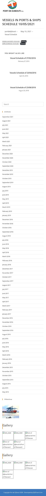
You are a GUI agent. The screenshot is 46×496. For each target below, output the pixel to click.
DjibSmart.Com (37, 492)
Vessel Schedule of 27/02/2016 (23, 58)
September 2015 (7, 380)
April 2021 (5, 137)
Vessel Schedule (11, 34)
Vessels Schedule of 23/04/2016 (23, 73)
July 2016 (5, 339)
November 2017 (7, 273)
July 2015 (5, 388)
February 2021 (7, 146)
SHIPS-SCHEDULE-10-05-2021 (10, 43)
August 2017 (6, 285)
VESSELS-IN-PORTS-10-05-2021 (11, 41)
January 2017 (6, 314)
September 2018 (7, 232)
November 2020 (7, 158)
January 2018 (6, 265)
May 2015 (5, 392)
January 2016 (6, 363)
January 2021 (6, 150)
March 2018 (6, 256)
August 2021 (6, 121)
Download (24, 41)
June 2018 (5, 244)
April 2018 (5, 252)
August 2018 (6, 236)
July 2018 (5, 240)
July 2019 (5, 191)
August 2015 (6, 384)
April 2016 (5, 351)
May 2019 (5, 199)
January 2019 (6, 215)
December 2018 (7, 219)
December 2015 (7, 367)
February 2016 (7, 359)
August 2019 (6, 187)
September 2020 (7, 166)
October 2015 (6, 375)
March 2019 (6, 207)
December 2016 (7, 318)
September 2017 (7, 281)
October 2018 (6, 228)
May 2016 (5, 347)
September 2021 (7, 117)
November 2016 (7, 322)
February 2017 (7, 310)
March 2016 (6, 355)
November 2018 (7, 224)
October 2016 (6, 326)
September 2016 (7, 330)
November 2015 (7, 371)
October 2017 (6, 277)
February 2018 (7, 260)
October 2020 (6, 162)
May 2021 (5, 133)
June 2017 (5, 293)
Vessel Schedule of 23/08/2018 (23, 87)
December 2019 (7, 170)
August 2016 (6, 334)
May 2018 (5, 248)
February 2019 (7, 211)
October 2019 (6, 178)
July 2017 (5, 289)
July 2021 (5, 125)
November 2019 (7, 174)
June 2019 (5, 195)
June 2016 (5, 343)
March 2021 (6, 141)
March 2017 (6, 306)
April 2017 (5, 302)
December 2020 (7, 154)
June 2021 (5, 129)
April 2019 (5, 203)
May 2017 (5, 297)
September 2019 (7, 182)
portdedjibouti (10, 31)
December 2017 (7, 269)
